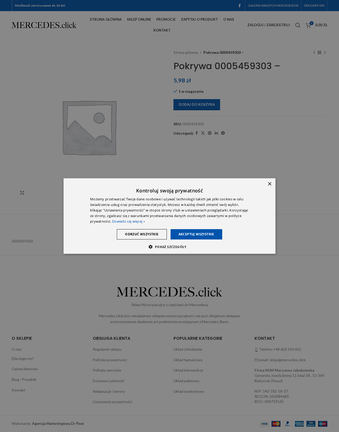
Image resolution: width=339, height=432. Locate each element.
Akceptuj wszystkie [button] (196, 234)
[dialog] (169, 216)
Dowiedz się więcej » (128, 221)
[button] (169, 246)
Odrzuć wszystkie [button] (141, 234)
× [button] (269, 184)
